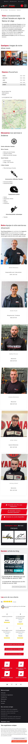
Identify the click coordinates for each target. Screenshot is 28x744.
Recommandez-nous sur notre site (13, 644)
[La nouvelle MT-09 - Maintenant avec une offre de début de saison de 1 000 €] (14, 564)
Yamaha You (4, 697)
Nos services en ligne (7, 707)
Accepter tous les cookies (19, 741)
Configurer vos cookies (19, 738)
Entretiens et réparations (7, 694)
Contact (3, 703)
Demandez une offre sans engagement (15, 505)
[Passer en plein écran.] (4, 106)
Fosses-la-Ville (13, 1)
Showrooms (4, 699)
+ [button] (3, 101)
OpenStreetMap (18, 128)
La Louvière (21, 1)
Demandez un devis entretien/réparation (14, 511)
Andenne (7, 1)
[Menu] (25, 5)
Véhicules (3, 692)
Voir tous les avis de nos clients (14, 654)
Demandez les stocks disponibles (15, 517)
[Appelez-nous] (22, 5)
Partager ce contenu (21, 684)
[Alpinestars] (8, 536)
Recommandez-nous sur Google (14, 649)
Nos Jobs (3, 701)
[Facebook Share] (12, 684)
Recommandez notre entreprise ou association (11, 718)
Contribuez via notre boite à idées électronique (11, 716)
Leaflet (12, 128)
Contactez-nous (4, 714)
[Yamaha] (20, 536)
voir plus (20, 619)
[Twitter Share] (16, 684)
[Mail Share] (7, 684)
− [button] (3, 103)
